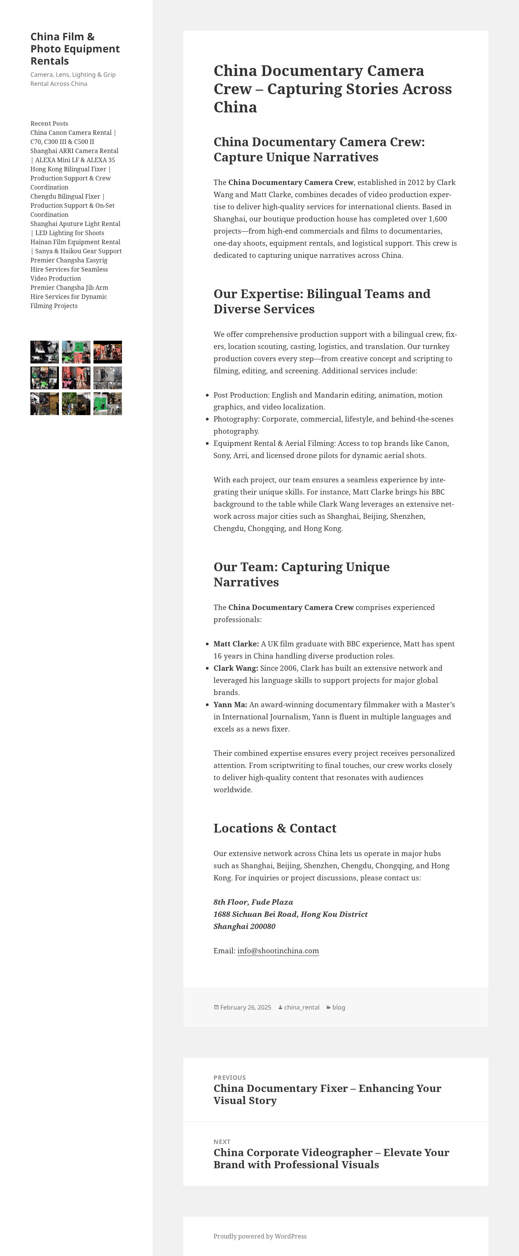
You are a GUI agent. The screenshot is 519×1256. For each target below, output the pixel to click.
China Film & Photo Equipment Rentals (75, 48)
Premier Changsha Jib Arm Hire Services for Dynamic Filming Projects (69, 296)
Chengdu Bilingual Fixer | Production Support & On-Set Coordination (72, 205)
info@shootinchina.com (278, 951)
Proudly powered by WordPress (260, 1236)
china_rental (302, 1007)
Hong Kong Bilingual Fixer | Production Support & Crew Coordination (70, 178)
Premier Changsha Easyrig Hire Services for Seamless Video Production (69, 269)
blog (338, 1007)
